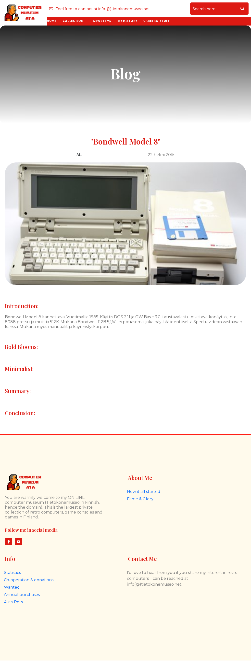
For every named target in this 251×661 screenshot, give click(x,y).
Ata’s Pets (13, 602)
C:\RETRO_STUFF (156, 21)
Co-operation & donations (28, 580)
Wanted (12, 587)
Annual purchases (22, 594)
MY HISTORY (127, 21)
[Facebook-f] (8, 541)
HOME (52, 21)
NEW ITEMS (102, 21)
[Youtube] (18, 541)
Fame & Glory (140, 499)
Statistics (12, 572)
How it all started (143, 491)
